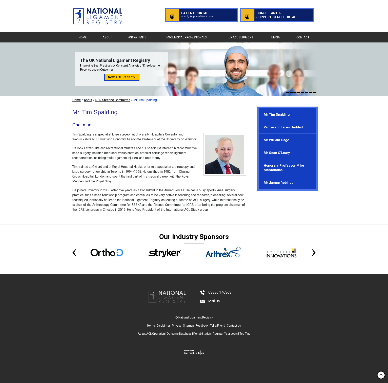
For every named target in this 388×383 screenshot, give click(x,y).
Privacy (176, 325)
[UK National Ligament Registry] (97, 16)
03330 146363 (219, 292)
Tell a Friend (217, 325)
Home (76, 100)
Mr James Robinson (279, 183)
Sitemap (188, 325)
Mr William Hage (276, 140)
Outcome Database (179, 333)
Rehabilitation (202, 333)
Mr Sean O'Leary (277, 153)
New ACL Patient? (121, 77)
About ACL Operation (151, 333)
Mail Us (214, 301)
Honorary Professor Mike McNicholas (284, 167)
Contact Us (234, 325)
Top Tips (244, 333)
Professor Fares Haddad (283, 127)
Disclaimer (163, 325)
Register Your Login (225, 333)
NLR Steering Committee (112, 100)
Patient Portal (197, 14)
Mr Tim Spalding (277, 114)
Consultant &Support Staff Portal (276, 15)
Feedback (202, 325)
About (88, 100)
